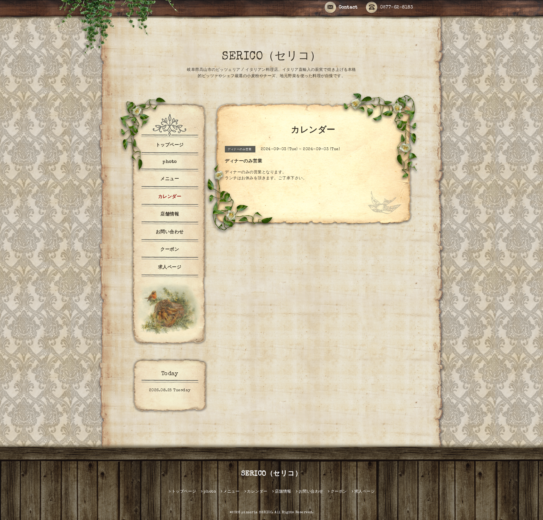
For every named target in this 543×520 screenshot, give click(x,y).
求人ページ (170, 267)
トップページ (170, 145)
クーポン (169, 250)
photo (170, 162)
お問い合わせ (170, 232)
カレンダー (170, 197)
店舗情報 (169, 214)
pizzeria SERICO (257, 512)
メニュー (169, 179)
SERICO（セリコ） (271, 57)
